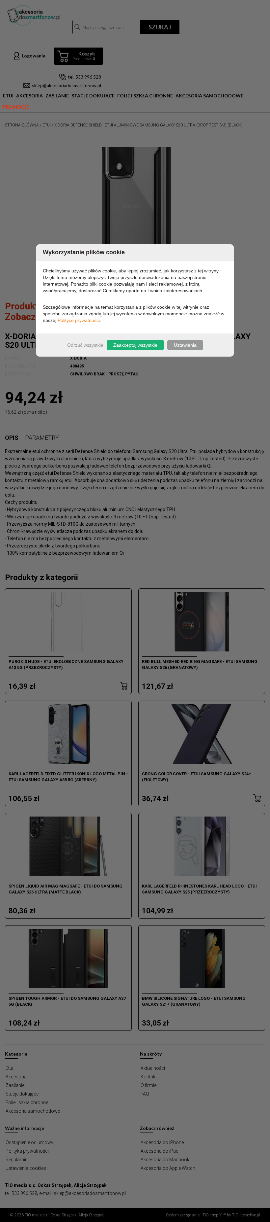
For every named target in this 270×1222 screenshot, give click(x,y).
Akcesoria (29, 95)
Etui (8, 95)
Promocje (16, 107)
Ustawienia (185, 345)
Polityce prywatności (79, 320)
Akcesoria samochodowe (209, 95)
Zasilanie (57, 95)
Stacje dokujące (93, 95)
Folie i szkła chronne (145, 95)
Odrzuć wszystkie (85, 345)
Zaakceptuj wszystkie (135, 345)
